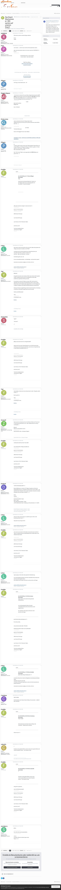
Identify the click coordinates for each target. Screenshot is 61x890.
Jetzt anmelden (30, 867)
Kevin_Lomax (4, 119)
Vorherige (5, 850)
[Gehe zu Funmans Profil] (44, 22)
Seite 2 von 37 (29, 850)
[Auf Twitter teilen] (2, 878)
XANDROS (4, 33)
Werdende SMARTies (20, 28)
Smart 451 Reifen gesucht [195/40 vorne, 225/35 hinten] (53, 20)
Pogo (2, 45)
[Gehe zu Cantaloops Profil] (3, 699)
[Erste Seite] (2, 31)
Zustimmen (56, 886)
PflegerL (3, 80)
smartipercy (4, 826)
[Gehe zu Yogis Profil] (3, 275)
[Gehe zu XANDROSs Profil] (3, 37)
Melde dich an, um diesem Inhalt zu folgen (22, 16)
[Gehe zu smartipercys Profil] (3, 829)
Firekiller (8, 28)
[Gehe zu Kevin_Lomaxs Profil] (3, 122)
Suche (10, 6)
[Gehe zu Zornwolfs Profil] (3, 423)
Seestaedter (4, 317)
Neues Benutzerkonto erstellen (12, 867)
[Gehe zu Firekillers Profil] (2, 17)
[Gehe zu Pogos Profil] (3, 49)
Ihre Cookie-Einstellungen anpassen (43, 887)
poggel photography (27, 64)
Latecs (3, 245)
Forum (4, 6)
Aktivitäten (17, 6)
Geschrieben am (18, 33)
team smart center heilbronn (27, 63)
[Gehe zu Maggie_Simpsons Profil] (3, 96)
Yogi (2, 271)
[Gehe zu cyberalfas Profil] (3, 748)
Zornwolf (3, 420)
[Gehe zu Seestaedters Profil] (3, 320)
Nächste (21, 850)
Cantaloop (4, 695)
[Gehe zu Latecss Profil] (3, 249)
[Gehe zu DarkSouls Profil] (3, 487)
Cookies (6, 887)
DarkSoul (3, 483)
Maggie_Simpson (5, 93)
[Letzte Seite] (25, 31)
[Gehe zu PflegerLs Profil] (3, 84)
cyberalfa (3, 744)
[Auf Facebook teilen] (3, 878)
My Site (15, 299)
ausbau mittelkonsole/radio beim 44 (20, 266)
